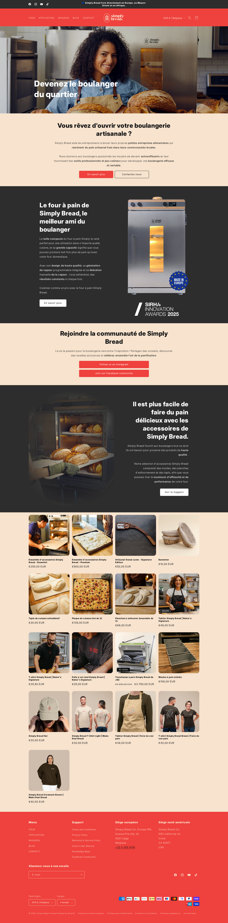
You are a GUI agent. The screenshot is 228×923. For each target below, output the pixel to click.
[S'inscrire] (81, 874)
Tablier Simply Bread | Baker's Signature (175, 619)
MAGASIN (34, 840)
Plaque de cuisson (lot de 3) (87, 618)
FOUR (32, 829)
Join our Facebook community (114, 373)
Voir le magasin (174, 492)
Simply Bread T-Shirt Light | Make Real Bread (90, 737)
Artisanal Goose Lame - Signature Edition (133, 561)
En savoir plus (96, 174)
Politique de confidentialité (119, 913)
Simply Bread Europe (46, 913)
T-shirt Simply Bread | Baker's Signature (45, 678)
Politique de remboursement (91, 913)
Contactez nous (132, 174)
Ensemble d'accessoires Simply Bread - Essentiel (46, 561)
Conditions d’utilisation (146, 913)
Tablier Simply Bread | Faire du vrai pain (134, 737)
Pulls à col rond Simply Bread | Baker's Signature (88, 678)
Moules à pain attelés (170, 677)
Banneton (164, 559)
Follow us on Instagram (114, 364)
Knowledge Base (81, 851)
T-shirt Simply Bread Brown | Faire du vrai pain (179, 737)
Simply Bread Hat (38, 736)
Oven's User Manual (83, 846)
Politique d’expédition (170, 913)
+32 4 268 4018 (125, 847)
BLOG (32, 846)
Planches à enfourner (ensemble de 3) (134, 619)
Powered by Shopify (66, 913)
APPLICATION (36, 835)
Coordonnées (190, 913)
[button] (189, 17)
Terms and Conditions (84, 829)
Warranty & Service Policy (86, 840)
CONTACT (34, 851)
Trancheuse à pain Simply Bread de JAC (134, 678)
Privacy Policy (79, 835)
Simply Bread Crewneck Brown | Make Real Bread (46, 796)
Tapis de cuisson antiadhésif (44, 618)
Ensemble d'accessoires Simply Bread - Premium (89, 561)
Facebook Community (84, 856)
